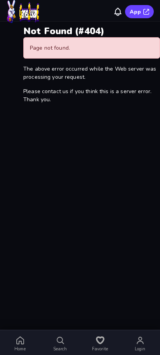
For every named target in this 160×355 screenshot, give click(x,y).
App (135, 12)
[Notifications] (117, 11)
